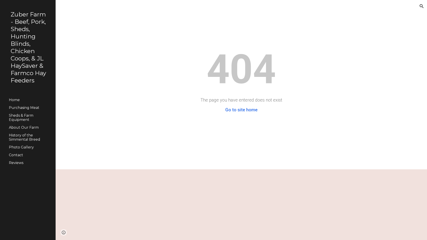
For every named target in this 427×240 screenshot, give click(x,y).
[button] (421, 6)
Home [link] (14, 100)
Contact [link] (16, 155)
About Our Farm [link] (24, 127)
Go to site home (241, 109)
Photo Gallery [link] (21, 147)
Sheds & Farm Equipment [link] (21, 117)
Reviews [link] (16, 163)
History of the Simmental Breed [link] (24, 137)
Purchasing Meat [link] (24, 108)
